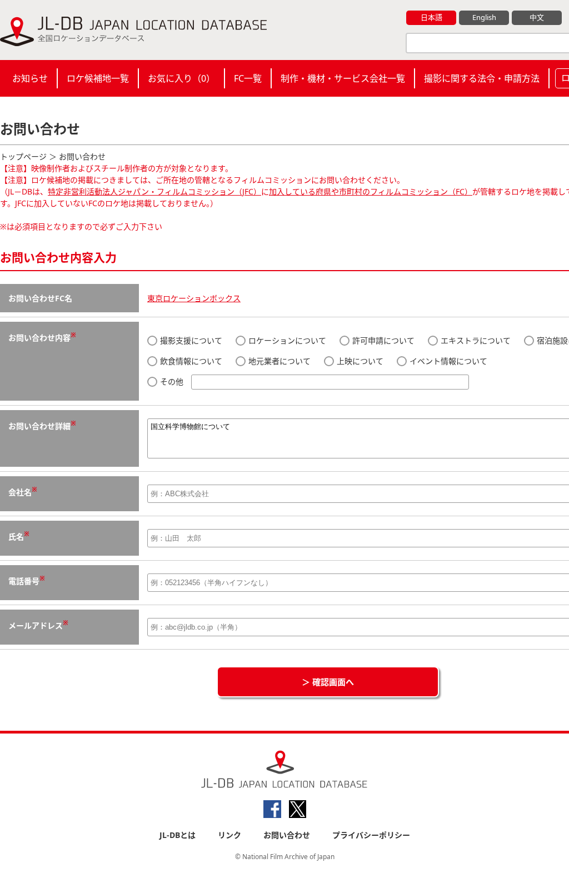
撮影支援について (190, 340)
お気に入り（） (181, 78)
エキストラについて (474, 340)
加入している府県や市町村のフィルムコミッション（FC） (370, 191)
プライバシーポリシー (371, 835)
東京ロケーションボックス (194, 298)
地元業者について (278, 361)
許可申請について (382, 340)
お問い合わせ (286, 835)
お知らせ (30, 78)
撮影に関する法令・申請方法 (482, 78)
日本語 (431, 17)
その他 (172, 381)
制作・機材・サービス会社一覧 (343, 78)
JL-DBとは (177, 835)
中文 (537, 17)
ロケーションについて (286, 340)
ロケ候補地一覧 (98, 78)
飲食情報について (190, 361)
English (484, 17)
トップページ (23, 156)
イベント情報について (447, 361)
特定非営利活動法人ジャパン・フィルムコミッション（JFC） (154, 191)
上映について (359, 361)
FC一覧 (248, 78)
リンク (229, 835)
